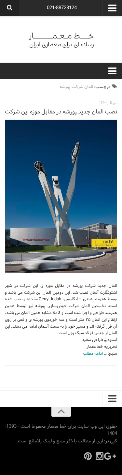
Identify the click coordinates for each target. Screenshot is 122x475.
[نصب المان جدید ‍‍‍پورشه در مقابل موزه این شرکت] (61, 196)
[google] (111, 456)
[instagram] (99, 456)
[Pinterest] (87, 456)
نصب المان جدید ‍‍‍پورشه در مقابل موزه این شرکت (61, 112)
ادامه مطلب (93, 353)
